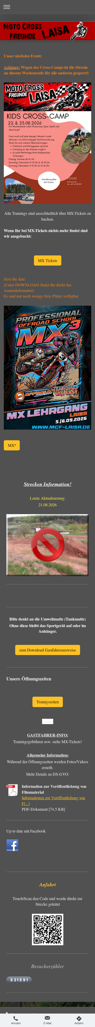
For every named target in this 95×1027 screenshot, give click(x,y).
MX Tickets (47, 260)
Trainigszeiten (47, 701)
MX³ (12, 445)
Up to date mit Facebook (26, 831)
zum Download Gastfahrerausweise (47, 650)
